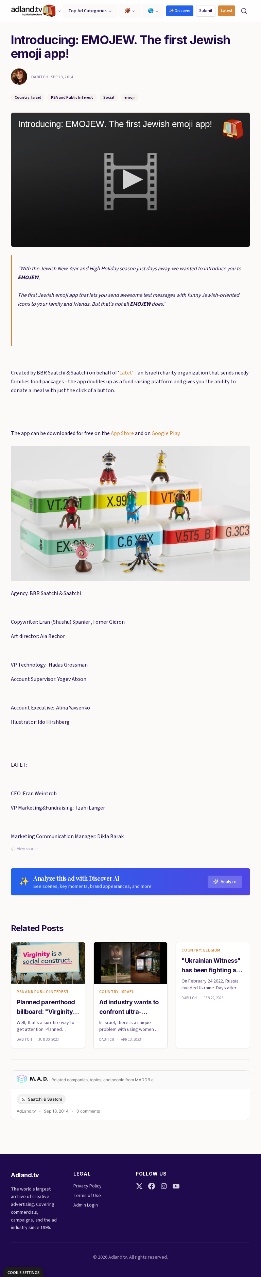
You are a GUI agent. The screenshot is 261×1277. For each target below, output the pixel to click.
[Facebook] (151, 1186)
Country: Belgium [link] (201, 950)
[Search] (244, 11)
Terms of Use (87, 1195)
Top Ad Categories (87, 10)
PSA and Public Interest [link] (43, 992)
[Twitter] (139, 1186)
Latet (125, 373)
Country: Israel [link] (116, 992)
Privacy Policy (87, 1186)
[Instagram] (163, 1186)
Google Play (165, 433)
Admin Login (85, 1205)
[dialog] (23, 1272)
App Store (122, 433)
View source (27, 849)
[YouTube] (176, 1186)
